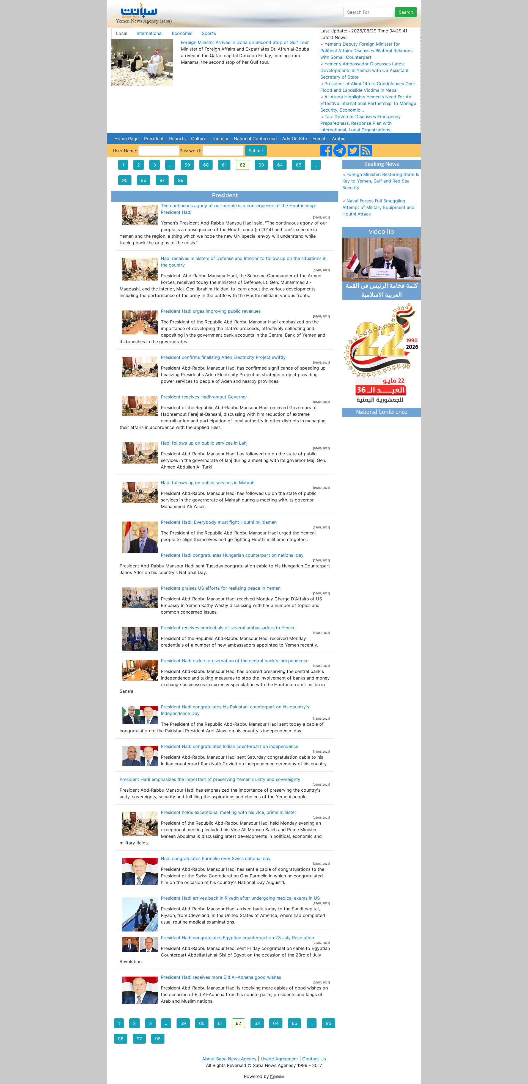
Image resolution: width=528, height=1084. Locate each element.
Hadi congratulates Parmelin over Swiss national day (216, 858)
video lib (381, 232)
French (319, 138)
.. (170, 165)
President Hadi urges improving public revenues (211, 311)
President (153, 138)
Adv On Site (294, 138)
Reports (177, 138)
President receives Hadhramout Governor (204, 397)
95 (125, 180)
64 (280, 165)
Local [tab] (121, 33)
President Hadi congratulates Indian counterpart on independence (229, 746)
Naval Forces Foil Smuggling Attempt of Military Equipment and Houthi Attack (378, 198)
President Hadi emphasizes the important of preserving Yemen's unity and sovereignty (210, 779)
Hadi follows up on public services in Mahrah (207, 482)
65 (298, 165)
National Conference (255, 138)
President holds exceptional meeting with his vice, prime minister (228, 812)
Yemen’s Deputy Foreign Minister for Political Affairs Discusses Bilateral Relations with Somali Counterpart (366, 50)
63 (261, 165)
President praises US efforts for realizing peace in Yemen (220, 588)
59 (187, 165)
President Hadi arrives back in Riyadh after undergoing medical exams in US (240, 898)
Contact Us (314, 1058)
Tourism (220, 138)
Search (406, 12)
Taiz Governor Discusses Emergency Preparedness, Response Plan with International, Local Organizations (360, 123)
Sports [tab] (209, 33)
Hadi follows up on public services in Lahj (204, 443)
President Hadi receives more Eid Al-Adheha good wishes (221, 977)
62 (242, 165)
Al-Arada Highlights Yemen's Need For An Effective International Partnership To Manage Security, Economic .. (368, 103)
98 (180, 180)
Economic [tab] (182, 33)
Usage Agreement (279, 1058)
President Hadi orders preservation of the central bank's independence (235, 660)
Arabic (338, 138)
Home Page (126, 138)
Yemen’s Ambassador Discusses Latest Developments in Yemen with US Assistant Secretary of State (364, 70)
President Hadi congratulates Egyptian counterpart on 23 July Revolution (237, 937)
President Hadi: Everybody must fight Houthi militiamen (219, 522)
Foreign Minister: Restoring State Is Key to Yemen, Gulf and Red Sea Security (380, 172)
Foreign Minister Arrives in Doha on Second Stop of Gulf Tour (245, 42)
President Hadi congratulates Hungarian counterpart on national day (232, 555)
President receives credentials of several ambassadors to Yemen (228, 627)
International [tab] (150, 33)
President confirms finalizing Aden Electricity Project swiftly (223, 357)
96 (143, 180)
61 (224, 165)
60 (206, 165)
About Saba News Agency (230, 1058)
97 (162, 180)
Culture (198, 138)
